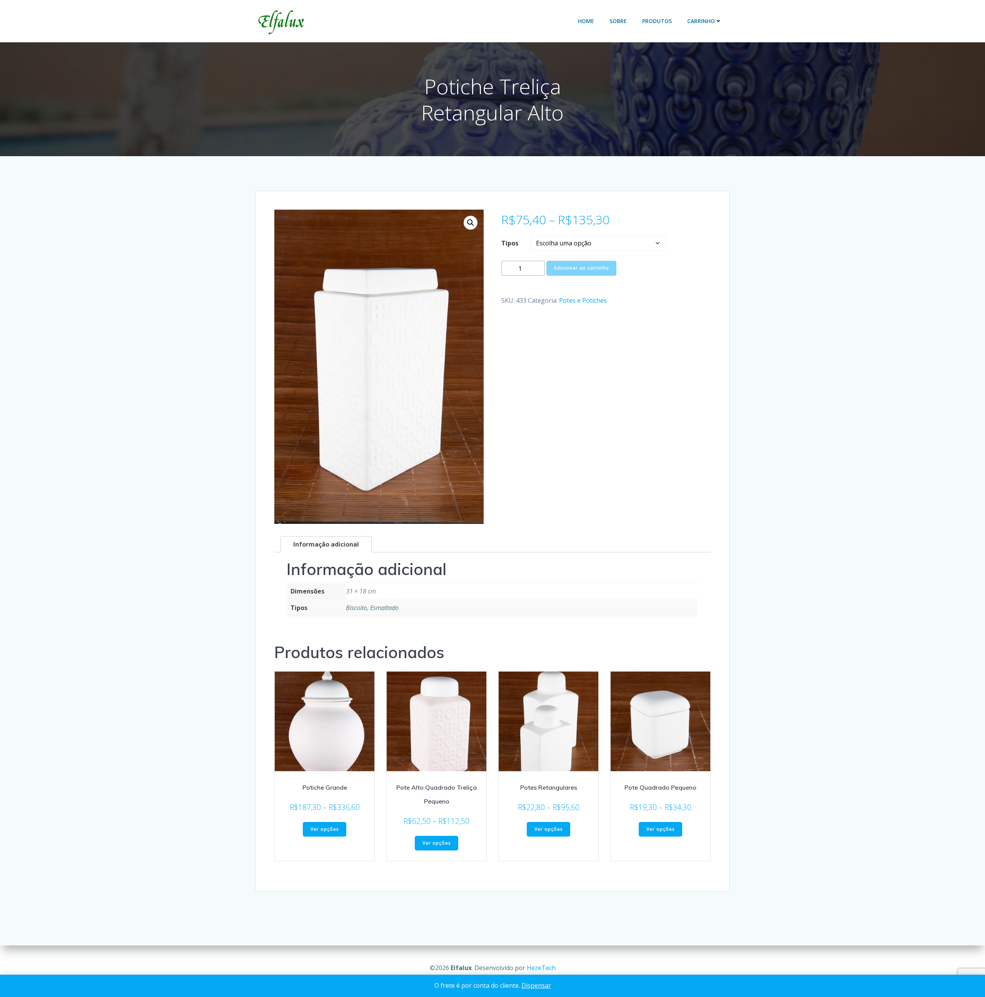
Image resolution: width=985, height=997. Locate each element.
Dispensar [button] (536, 985)
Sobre (618, 21)
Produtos (657, 21)
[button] (470, 223)
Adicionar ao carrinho (581, 268)
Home (586, 21)
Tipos (509, 243)
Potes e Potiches (583, 300)
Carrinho (701, 21)
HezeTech (541, 968)
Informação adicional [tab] (326, 544)
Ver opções (325, 829)
